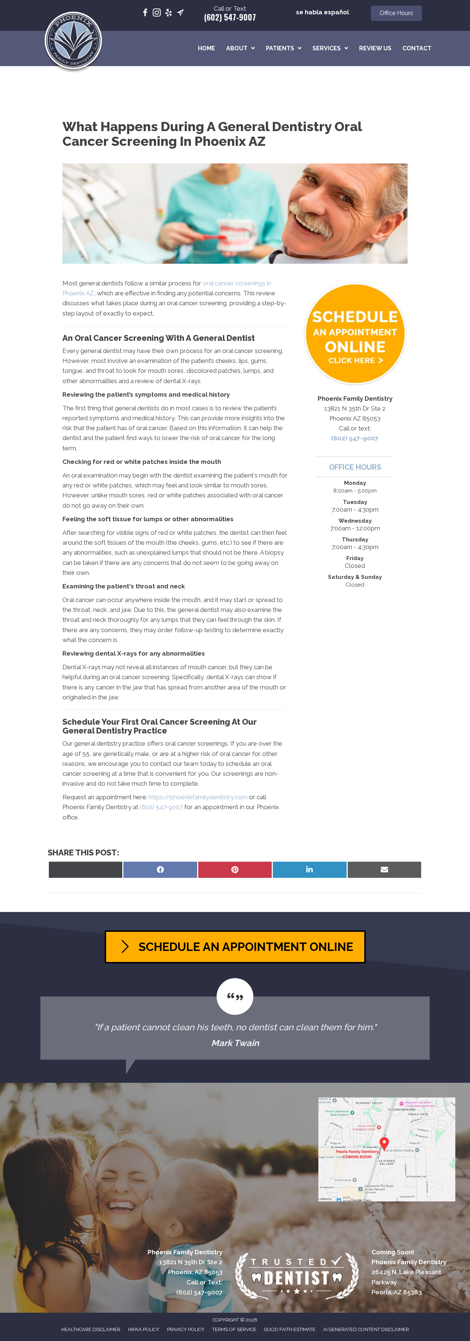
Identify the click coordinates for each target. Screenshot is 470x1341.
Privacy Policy (186, 1329)
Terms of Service (234, 1329)
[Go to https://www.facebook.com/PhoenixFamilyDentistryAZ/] (145, 13)
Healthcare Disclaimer (90, 1329)
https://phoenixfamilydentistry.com (198, 797)
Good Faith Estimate (289, 1329)
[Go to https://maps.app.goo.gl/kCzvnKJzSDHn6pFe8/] (180, 13)
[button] (396, 13)
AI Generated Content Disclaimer (366, 1329)
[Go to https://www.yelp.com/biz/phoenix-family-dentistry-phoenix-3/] (168, 13)
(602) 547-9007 (230, 17)
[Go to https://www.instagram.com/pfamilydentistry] (157, 13)
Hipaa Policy (143, 1329)
